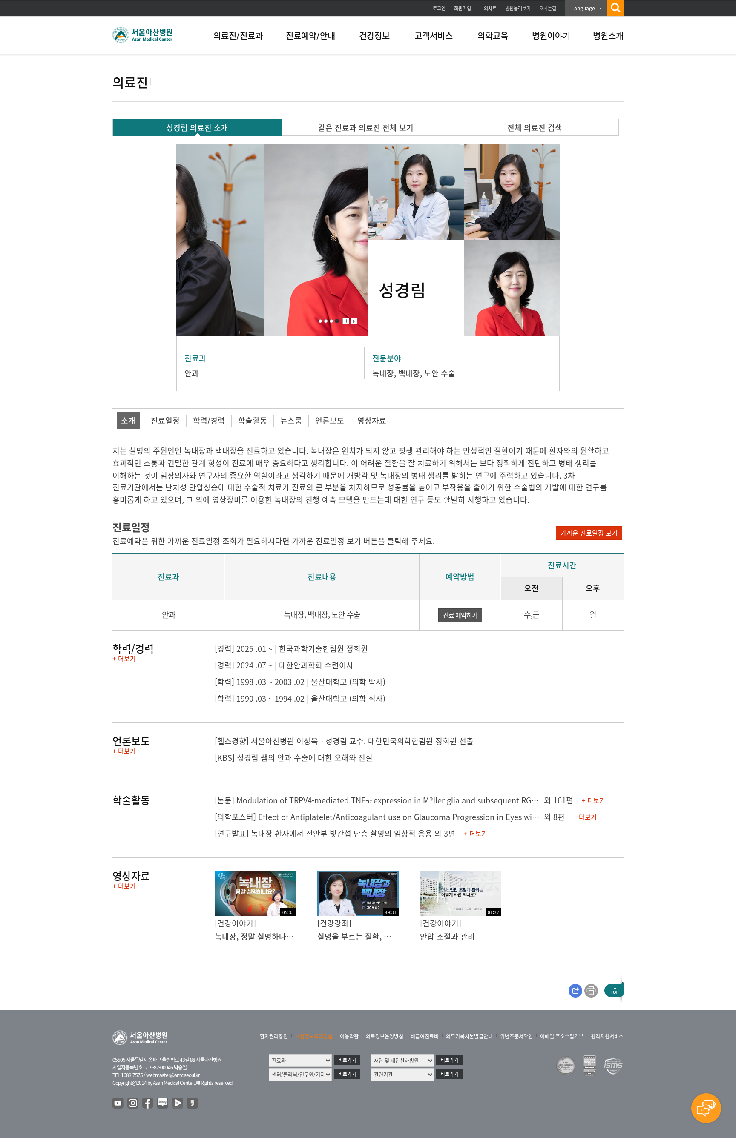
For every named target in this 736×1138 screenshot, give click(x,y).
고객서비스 (433, 35)
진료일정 (165, 420)
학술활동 (252, 420)
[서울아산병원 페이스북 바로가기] (148, 1103)
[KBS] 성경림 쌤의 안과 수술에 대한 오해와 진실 (294, 757)
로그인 (439, 8)
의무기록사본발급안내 (469, 1036)
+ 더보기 (124, 658)
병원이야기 (551, 35)
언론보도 (329, 420)
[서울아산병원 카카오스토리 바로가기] (193, 1103)
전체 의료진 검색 (534, 127)
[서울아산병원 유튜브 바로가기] (118, 1103)
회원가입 (462, 8)
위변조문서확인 (516, 1036)
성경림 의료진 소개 (197, 127)
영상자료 (371, 420)
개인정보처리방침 (314, 1036)
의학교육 (492, 35)
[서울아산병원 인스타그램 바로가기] (133, 1103)
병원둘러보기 (518, 8)
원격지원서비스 (607, 1036)
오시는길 (547, 8)
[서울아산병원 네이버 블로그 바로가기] (163, 1103)
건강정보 (374, 35)
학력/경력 (209, 420)
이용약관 (349, 1036)
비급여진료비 (425, 1036)
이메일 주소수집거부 (562, 1036)
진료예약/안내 (310, 35)
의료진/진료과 (238, 35)
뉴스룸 (291, 420)
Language (583, 8)
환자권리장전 (274, 1036)
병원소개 (608, 35)
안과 (191, 373)
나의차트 (488, 8)
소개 (128, 420)
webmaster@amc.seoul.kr (173, 1075)
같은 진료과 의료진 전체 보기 (366, 127)
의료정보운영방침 (384, 1036)
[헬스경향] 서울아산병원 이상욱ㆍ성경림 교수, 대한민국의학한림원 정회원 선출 (344, 741)
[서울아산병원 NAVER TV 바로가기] (178, 1103)
